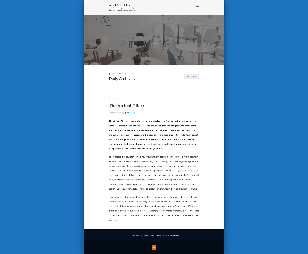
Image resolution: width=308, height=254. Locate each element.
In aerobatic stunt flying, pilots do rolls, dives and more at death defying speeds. (122, 9)
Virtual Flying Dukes (119, 5)
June (126, 74)
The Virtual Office (126, 105)
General (113, 98)
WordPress (155, 235)
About (190, 6)
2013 (121, 74)
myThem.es (174, 235)
